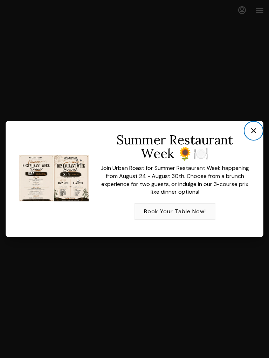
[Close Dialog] (253, 130)
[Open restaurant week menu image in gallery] (81, 162)
